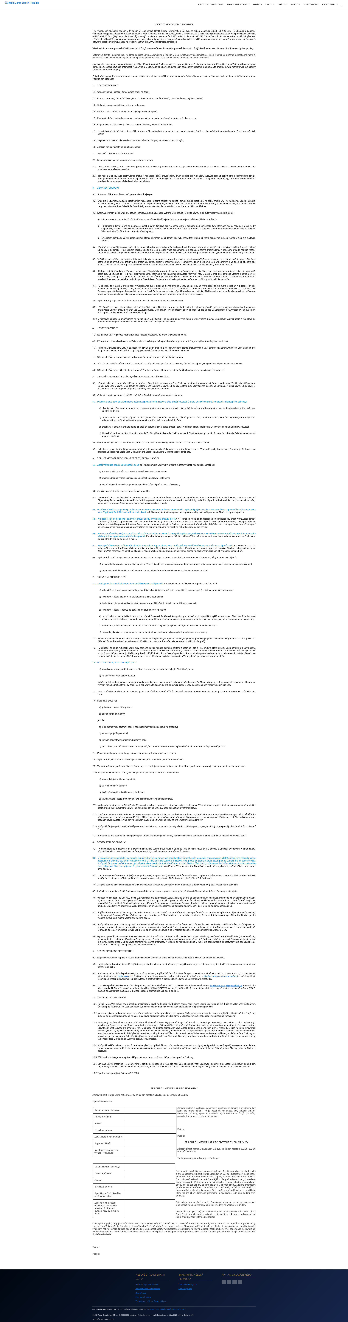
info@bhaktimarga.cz (187, 1284)
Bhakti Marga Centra (238, 5)
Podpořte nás (311, 5)
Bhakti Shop (328, 5)
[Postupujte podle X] (234, 1282)
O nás (256, 5)
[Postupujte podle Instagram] (229, 1282)
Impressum (176, 1309)
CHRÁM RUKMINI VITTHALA (210, 5)
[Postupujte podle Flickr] (240, 1282)
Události (283, 5)
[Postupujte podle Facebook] (224, 1282)
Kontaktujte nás (185, 1289)
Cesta (268, 5)
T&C (183, 1309)
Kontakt (295, 5)
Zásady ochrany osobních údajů (159, 1309)
